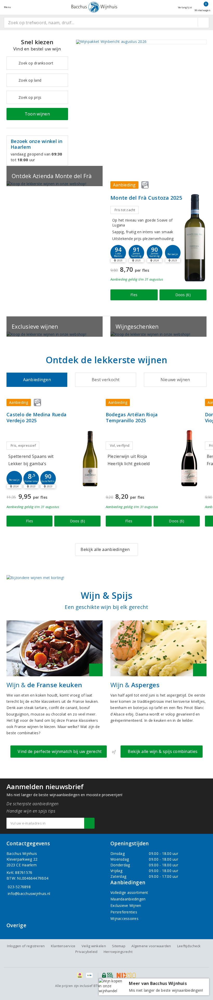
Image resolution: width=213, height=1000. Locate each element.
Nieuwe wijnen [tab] (175, 379)
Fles (133, 294)
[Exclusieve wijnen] (54, 334)
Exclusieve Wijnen (125, 905)
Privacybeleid (86, 951)
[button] (136, 253)
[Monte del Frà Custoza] (195, 237)
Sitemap (118, 946)
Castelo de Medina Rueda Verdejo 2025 (36, 418)
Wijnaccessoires (124, 918)
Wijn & (44, 684)
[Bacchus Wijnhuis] (94, 7)
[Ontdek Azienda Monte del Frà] (54, 183)
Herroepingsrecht (118, 951)
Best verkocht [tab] (105, 379)
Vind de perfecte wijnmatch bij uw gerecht (59, 751)
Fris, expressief (23, 445)
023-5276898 (19, 886)
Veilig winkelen (94, 946)
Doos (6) (183, 294)
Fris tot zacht (125, 209)
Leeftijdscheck (189, 946)
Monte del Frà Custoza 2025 (146, 197)
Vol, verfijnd (119, 445)
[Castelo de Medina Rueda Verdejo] (90, 458)
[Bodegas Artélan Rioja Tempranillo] (189, 458)
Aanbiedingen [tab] (37, 379)
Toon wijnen (37, 114)
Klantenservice (63, 946)
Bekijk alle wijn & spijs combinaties (161, 751)
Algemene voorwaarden (151, 946)
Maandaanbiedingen (128, 899)
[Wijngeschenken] (158, 334)
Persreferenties (123, 912)
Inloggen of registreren (26, 946)
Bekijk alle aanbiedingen (105, 549)
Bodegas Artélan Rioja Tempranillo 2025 (132, 418)
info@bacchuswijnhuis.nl (29, 893)
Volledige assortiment (129, 892)
